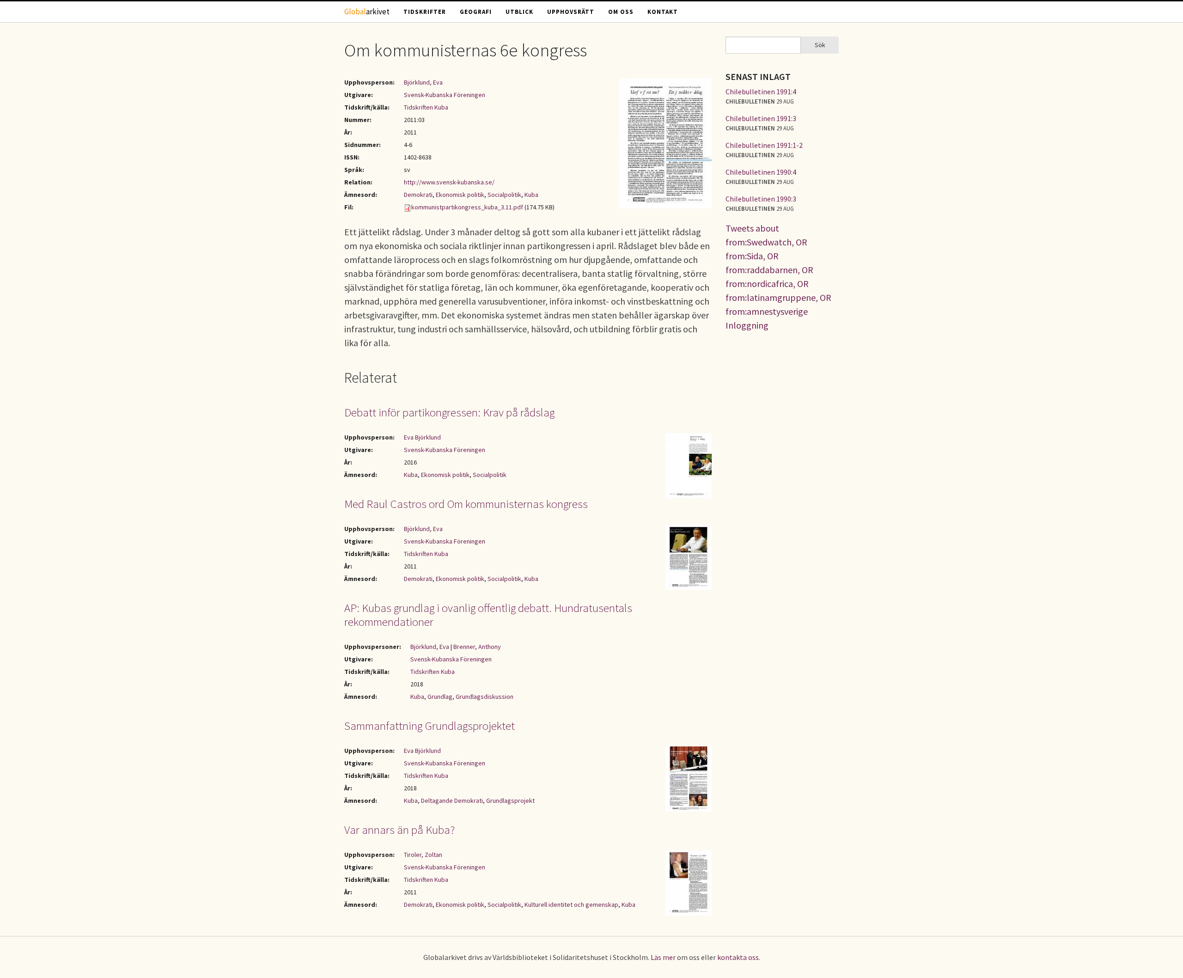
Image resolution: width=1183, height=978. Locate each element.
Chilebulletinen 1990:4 (761, 172)
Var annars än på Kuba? (399, 829)
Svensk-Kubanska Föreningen (444, 95)
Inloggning (747, 325)
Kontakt (662, 12)
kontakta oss (738, 957)
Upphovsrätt (570, 12)
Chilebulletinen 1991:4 (761, 91)
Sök (820, 45)
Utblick (519, 12)
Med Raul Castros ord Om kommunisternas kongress (466, 503)
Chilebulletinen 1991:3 (761, 118)
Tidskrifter (424, 12)
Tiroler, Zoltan (423, 854)
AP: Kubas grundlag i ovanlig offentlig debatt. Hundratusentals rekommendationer (488, 614)
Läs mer (663, 957)
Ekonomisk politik (460, 194)
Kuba (531, 194)
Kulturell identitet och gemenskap (571, 904)
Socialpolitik (504, 194)
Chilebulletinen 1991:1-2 (764, 145)
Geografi (476, 12)
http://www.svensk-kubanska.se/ (449, 182)
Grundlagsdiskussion (484, 696)
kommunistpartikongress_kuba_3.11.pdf (467, 207)
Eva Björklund (422, 437)
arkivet (367, 11)
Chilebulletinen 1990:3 (761, 198)
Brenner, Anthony (477, 646)
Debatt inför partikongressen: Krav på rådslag (449, 412)
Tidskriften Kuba (426, 107)
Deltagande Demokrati (452, 800)
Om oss (621, 12)
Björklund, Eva (423, 82)
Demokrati (418, 194)
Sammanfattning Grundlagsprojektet (429, 725)
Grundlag (439, 696)
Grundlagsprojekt (510, 800)
